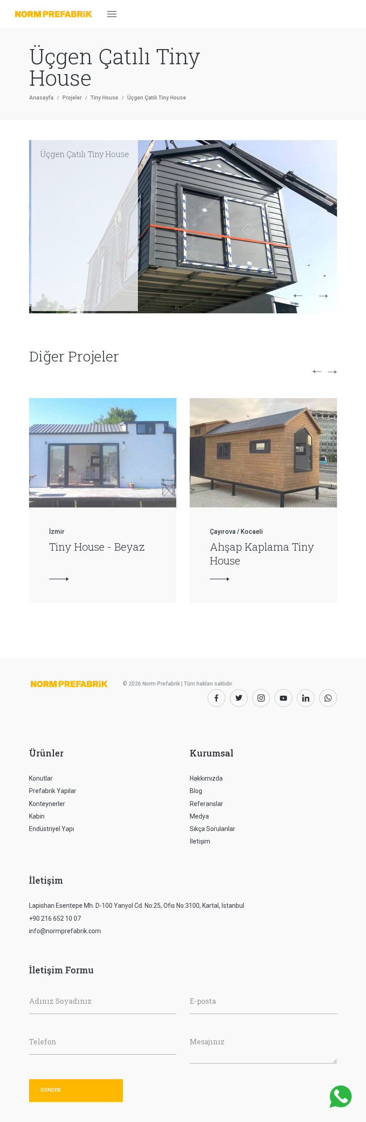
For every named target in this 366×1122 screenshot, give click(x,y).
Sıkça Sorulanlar (212, 828)
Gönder (51, 1090)
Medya (199, 816)
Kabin (37, 816)
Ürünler (46, 753)
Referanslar (206, 803)
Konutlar (41, 778)
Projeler (72, 98)
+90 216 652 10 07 (55, 918)
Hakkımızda (206, 778)
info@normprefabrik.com (65, 931)
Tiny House (104, 98)
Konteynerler (47, 803)
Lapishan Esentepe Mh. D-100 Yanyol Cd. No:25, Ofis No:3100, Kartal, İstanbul (136, 905)
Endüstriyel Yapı (51, 828)
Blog (196, 790)
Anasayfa (41, 98)
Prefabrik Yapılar (52, 790)
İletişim (200, 841)
